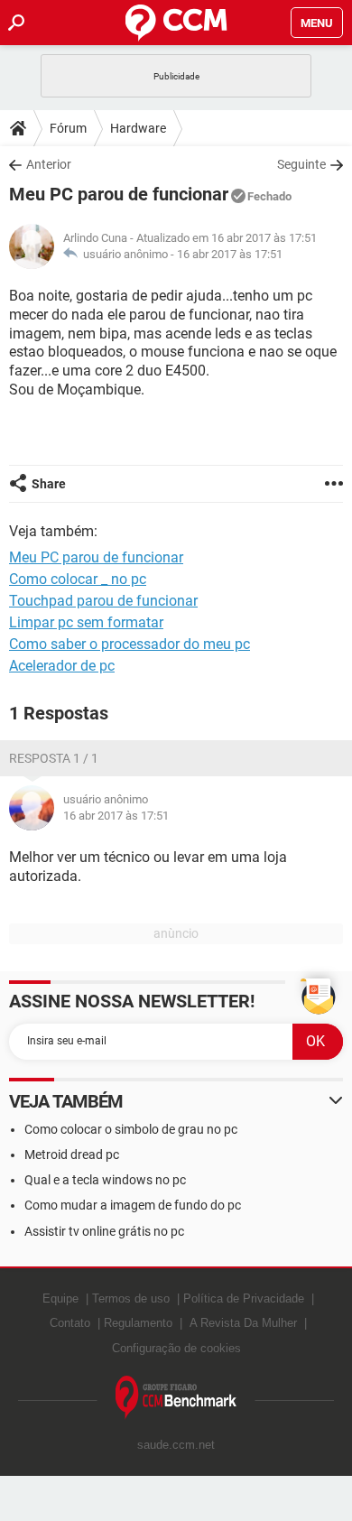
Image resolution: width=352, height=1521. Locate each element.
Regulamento (138, 1323)
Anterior (48, 164)
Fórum (68, 128)
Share (49, 484)
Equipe (60, 1298)
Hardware (138, 128)
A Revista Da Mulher (243, 1323)
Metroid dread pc (71, 1154)
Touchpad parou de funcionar (103, 600)
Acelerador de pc (62, 665)
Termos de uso (131, 1298)
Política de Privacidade (243, 1298)
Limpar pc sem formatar (86, 622)
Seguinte (301, 164)
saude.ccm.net (176, 1444)
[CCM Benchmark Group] (176, 1398)
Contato (70, 1323)
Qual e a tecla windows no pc (105, 1180)
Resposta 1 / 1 (53, 758)
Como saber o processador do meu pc (129, 644)
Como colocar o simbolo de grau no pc (130, 1129)
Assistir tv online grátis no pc (104, 1231)
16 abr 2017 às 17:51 (230, 254)
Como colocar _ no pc (77, 579)
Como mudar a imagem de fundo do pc (132, 1205)
